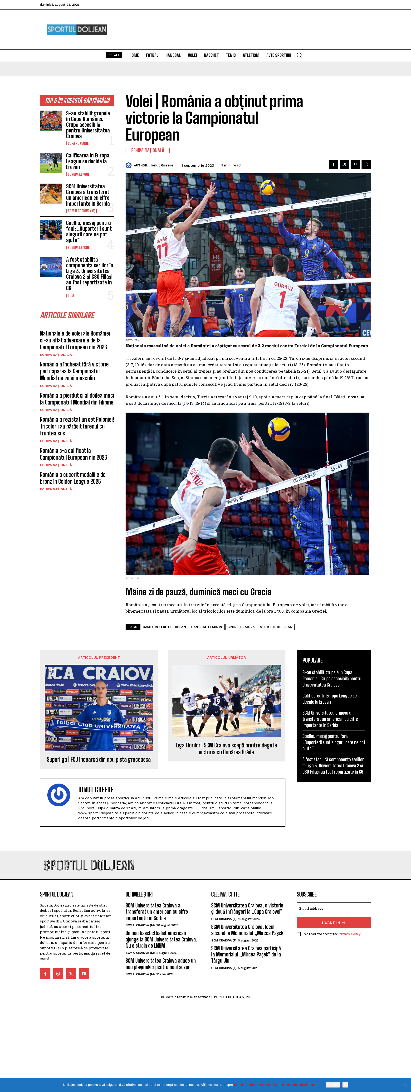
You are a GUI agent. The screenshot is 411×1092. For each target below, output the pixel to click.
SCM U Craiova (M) (81, 211)
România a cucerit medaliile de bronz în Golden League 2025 (73, 478)
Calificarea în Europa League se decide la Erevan (87, 161)
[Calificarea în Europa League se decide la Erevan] (51, 163)
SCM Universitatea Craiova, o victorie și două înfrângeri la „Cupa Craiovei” (247, 908)
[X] (405, 1085)
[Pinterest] (355, 164)
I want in (331, 922)
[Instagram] (58, 973)
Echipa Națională (56, 354)
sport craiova (241, 627)
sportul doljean (276, 627)
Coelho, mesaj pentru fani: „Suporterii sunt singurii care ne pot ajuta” (89, 232)
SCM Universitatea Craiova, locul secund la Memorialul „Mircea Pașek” (248, 930)
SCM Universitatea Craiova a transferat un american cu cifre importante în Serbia (88, 195)
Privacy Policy (349, 934)
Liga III (73, 295)
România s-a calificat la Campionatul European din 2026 (73, 454)
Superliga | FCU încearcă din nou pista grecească (99, 759)
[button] (299, 55)
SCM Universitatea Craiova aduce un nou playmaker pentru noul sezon (161, 963)
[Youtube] (84, 973)
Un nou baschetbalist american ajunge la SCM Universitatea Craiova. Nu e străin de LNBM (161, 939)
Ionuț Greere (162, 165)
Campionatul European (164, 627)
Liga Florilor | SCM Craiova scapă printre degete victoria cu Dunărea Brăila (226, 749)
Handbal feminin (206, 627)
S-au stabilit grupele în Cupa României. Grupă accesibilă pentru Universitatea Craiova (88, 125)
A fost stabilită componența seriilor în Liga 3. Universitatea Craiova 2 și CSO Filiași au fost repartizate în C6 (89, 274)
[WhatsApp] (366, 164)
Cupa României (79, 143)
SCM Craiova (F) (224, 919)
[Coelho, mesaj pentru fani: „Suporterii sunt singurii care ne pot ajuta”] (51, 230)
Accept (333, 1085)
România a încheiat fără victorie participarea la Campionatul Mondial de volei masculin (74, 371)
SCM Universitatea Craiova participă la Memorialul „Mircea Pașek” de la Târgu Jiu (246, 954)
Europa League (79, 174)
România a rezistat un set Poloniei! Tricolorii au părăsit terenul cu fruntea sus (77, 426)
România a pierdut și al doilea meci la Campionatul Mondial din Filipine (77, 399)
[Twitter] (344, 164)
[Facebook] (333, 164)
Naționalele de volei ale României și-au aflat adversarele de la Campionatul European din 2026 (75, 340)
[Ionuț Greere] (130, 165)
